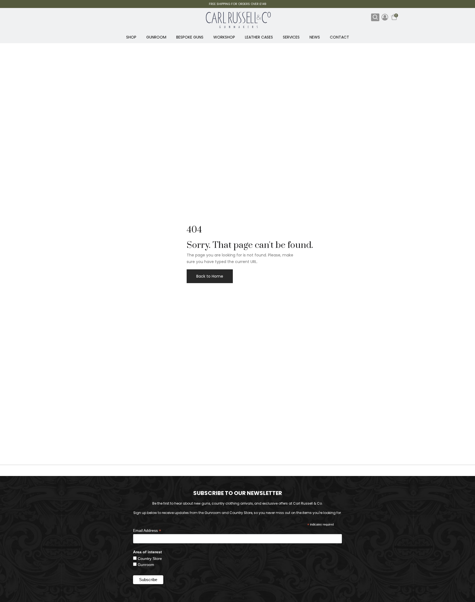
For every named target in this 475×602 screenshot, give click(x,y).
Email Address (147, 530)
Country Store (150, 558)
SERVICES (291, 37)
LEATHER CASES (259, 37)
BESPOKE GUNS (189, 37)
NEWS (315, 37)
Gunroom (146, 564)
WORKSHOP (224, 37)
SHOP (131, 37)
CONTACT (339, 37)
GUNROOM (156, 37)
